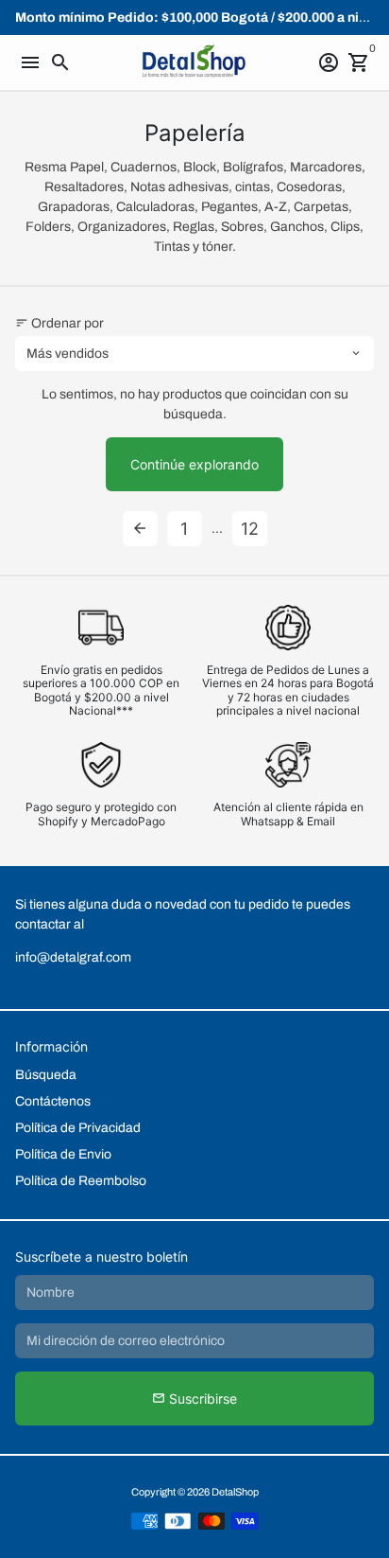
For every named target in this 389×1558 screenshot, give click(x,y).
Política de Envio (63, 1154)
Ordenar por (59, 323)
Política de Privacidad (78, 1128)
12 (250, 529)
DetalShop (235, 1491)
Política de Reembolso (80, 1181)
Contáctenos (53, 1101)
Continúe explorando (194, 464)
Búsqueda (45, 1075)
